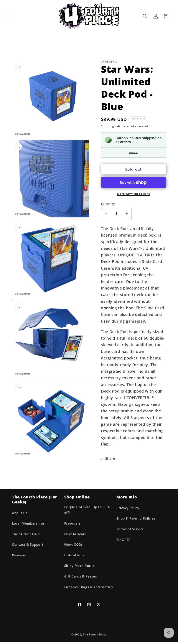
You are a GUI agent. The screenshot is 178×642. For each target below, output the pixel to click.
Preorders (72, 523)
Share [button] (110, 458)
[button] (10, 16)
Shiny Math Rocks (79, 565)
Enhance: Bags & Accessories (88, 587)
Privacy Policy (127, 508)
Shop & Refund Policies (135, 518)
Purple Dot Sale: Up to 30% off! (87, 510)
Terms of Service (130, 529)
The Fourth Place (95, 634)
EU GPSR (123, 539)
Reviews (19, 555)
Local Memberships (28, 523)
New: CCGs (73, 544)
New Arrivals (75, 534)
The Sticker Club (26, 534)
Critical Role (74, 555)
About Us (19, 513)
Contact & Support (27, 544)
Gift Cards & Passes (80, 576)
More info (133, 152)
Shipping (107, 126)
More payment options (133, 194)
